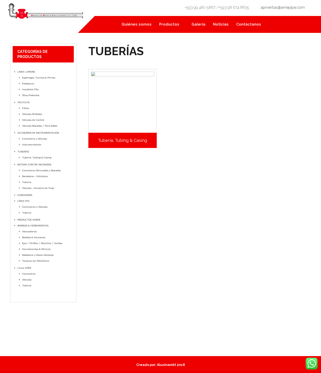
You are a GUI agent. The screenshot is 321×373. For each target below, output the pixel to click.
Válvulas (26, 279)
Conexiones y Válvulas (34, 207)
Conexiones (28, 273)
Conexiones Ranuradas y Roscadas (41, 170)
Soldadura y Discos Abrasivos (38, 255)
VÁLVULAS (23, 102)
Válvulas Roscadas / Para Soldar (40, 125)
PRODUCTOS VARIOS (28, 219)
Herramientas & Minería (36, 249)
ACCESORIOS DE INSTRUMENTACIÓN (38, 133)
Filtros (25, 108)
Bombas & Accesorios (33, 237)
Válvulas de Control (33, 120)
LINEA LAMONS (26, 71)
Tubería (26, 182)
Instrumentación (31, 144)
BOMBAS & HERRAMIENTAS (32, 225)
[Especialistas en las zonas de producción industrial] (46, 12)
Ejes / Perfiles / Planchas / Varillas (42, 243)
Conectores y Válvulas (34, 138)
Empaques (28, 83)
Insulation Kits (30, 89)
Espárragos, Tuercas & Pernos (38, 77)
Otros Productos (30, 95)
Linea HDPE (24, 268)
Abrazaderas (29, 231)
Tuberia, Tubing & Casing (36, 157)
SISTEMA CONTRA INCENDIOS (34, 164)
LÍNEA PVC (23, 201)
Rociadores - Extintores (35, 176)
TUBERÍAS (23, 151)
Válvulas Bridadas (32, 114)
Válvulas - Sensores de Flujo (38, 188)
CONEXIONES (24, 195)
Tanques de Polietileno (35, 261)
